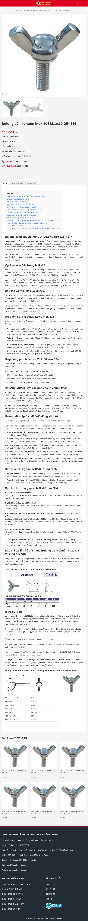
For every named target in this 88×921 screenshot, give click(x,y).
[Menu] (3, 3)
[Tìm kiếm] (79, 3)
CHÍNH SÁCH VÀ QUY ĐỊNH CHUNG (16, 884)
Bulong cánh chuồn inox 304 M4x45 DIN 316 (43, 772)
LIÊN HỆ (49, 899)
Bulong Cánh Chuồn (45, 10)
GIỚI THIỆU (50, 884)
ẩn (16, 193)
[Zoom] (4, 94)
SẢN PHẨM (50, 889)
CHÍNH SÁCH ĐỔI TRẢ (11, 909)
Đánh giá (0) (31, 183)
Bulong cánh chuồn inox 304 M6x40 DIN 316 (14, 772)
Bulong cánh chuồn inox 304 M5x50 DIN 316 (72, 812)
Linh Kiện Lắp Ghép (30, 10)
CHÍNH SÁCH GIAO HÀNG (12, 894)
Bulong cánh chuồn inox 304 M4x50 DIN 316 (14, 812)
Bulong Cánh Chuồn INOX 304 (62, 10)
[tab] (5, 183)
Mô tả (5, 183)
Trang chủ (19, 10)
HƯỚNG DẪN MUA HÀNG (12, 889)
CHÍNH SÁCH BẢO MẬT (11, 899)
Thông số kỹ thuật (17, 183)
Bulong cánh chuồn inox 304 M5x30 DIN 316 (72, 772)
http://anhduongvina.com (18, 870)
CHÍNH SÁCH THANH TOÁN (13, 904)
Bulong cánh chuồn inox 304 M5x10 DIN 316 (43, 812)
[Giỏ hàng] (84, 3)
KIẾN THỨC (50, 894)
